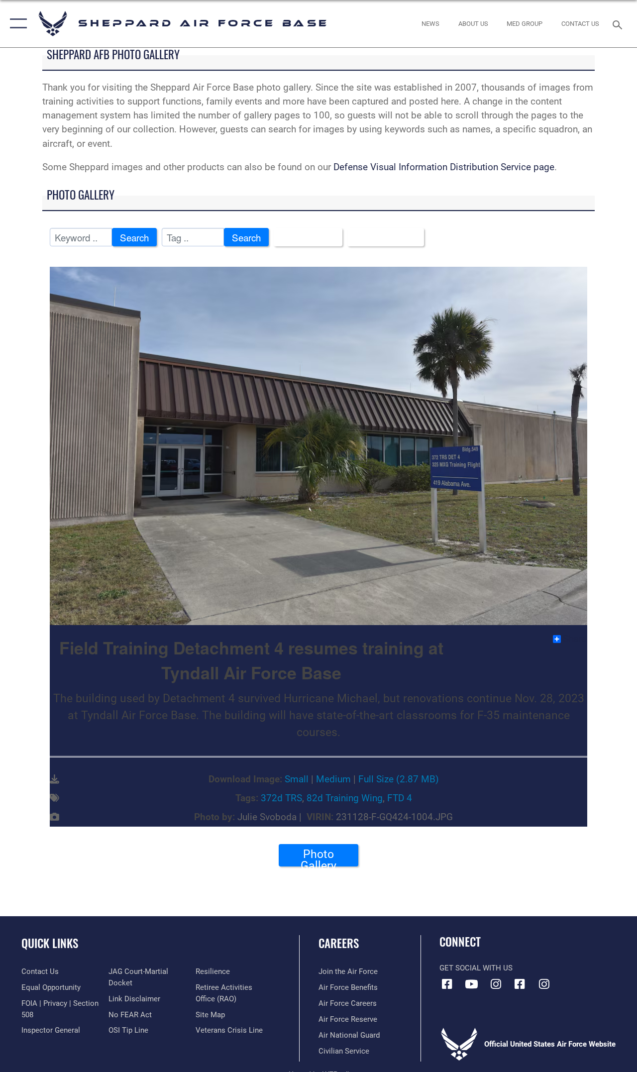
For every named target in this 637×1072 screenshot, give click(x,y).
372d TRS (281, 798)
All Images (304, 237)
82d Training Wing (345, 798)
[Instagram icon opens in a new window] (495, 983)
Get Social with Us (476, 968)
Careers (338, 943)
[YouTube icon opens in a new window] (471, 983)
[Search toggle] (619, 23)
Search (134, 237)
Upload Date (382, 237)
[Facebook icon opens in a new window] (446, 983)
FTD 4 (399, 798)
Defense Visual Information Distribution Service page (443, 167)
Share (574, 639)
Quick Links (49, 943)
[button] (16, 23)
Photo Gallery (318, 857)
